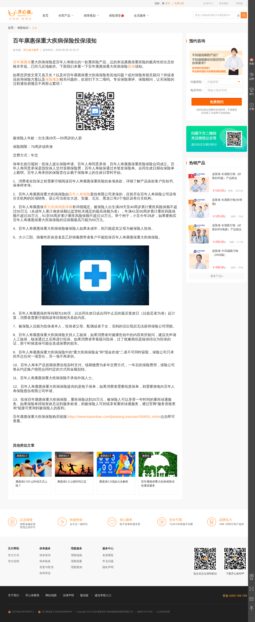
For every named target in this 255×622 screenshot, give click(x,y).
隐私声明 (108, 567)
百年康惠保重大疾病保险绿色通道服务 (158, 473)
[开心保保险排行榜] (238, 15)
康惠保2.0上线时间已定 (74, 473)
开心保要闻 (32, 595)
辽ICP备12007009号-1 (23, 611)
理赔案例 (76, 567)
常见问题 (108, 561)
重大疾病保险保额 (58, 207)
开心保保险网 (20, 15)
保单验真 (45, 561)
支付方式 (13, 555)
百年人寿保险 (79, 194)
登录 (167, 3)
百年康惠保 (22, 62)
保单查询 (45, 555)
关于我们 (13, 595)
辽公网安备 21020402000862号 (57, 611)
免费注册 (179, 3)
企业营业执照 (163, 611)
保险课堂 (115, 15)
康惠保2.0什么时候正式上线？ (32, 473)
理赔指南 (76, 555)
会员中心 (208, 3)
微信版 (84, 595)
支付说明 (13, 561)
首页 (45, 15)
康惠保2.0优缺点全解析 (116, 473)
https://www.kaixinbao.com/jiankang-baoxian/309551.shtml (114, 417)
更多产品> (216, 276)
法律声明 (68, 595)
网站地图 (51, 595)
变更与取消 (46, 567)
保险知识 (22, 27)
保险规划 (52, 79)
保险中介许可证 (145, 611)
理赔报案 (76, 561)
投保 (131, 66)
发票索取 (108, 555)
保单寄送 (45, 573)
